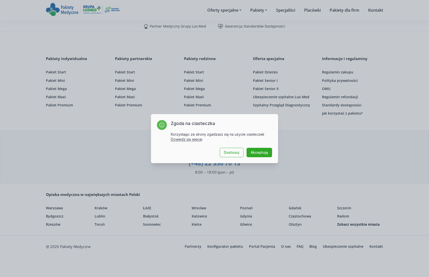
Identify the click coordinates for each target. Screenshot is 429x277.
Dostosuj (231, 152)
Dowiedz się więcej (186, 139)
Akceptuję (259, 152)
